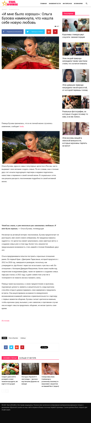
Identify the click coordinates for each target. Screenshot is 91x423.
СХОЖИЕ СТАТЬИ (10, 358)
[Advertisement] (30, 204)
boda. (22, 126)
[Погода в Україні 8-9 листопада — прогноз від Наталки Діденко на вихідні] (30, 369)
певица (23, 338)
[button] (86, 3)
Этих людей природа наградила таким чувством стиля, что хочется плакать (74, 61)
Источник (5, 321)
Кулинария (78, 3)
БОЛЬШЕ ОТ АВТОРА (27, 358)
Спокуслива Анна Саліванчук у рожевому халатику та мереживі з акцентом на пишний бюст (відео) (50, 381)
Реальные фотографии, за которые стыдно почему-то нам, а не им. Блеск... (75, 114)
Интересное (67, 3)
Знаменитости (55, 3)
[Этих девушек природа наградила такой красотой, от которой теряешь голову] (75, 75)
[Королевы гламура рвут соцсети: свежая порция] (75, 25)
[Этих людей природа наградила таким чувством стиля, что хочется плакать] (75, 49)
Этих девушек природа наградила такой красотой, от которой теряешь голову (75, 87)
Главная (43, 3)
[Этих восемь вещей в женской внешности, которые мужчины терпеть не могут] (75, 128)
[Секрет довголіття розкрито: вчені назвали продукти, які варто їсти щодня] (10, 369)
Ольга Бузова (13, 338)
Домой (4, 9)
